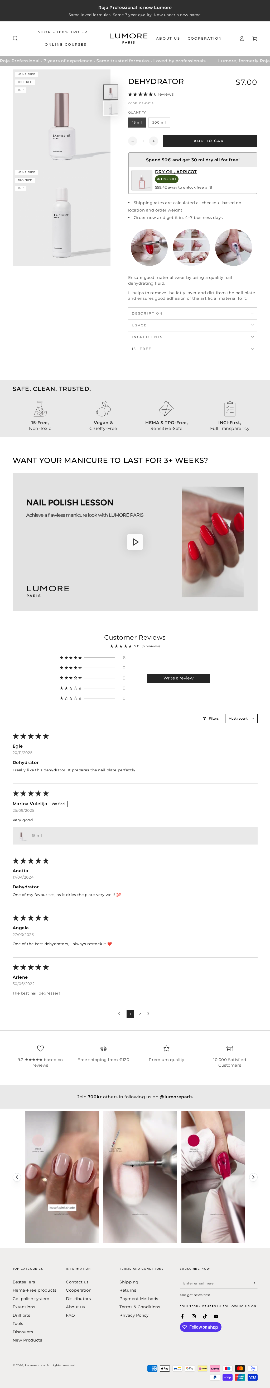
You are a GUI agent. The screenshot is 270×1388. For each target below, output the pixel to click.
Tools (18, 1323)
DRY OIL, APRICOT (176, 171)
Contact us (77, 1281)
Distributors (78, 1298)
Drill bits (21, 1315)
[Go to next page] (150, 1013)
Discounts (23, 1331)
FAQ (70, 1315)
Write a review (178, 678)
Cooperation (78, 1290)
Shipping (128, 1281)
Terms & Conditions (139, 1306)
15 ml (137, 122)
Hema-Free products (34, 1290)
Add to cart (210, 141)
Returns (127, 1290)
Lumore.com (35, 1365)
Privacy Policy (133, 1315)
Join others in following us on (135, 1096)
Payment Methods (138, 1298)
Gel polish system (31, 1298)
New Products (27, 1340)
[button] (15, 38)
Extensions (24, 1306)
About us (75, 1306)
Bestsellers (24, 1281)
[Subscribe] (255, 1283)
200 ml (159, 122)
